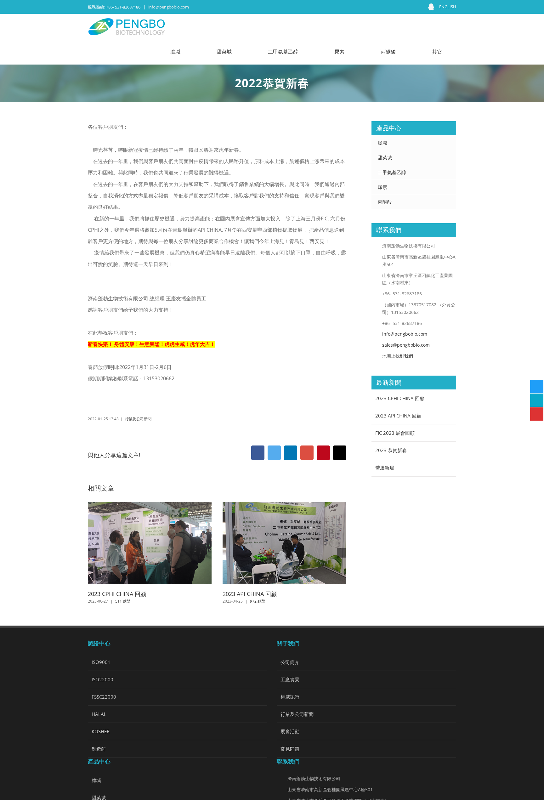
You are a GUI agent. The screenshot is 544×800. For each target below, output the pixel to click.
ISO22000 (102, 679)
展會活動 (289, 731)
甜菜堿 (385, 157)
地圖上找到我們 (397, 356)
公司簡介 (289, 662)
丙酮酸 (385, 202)
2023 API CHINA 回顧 (250, 594)
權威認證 (289, 697)
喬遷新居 (384, 467)
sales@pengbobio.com (406, 345)
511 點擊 (122, 601)
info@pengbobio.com (168, 7)
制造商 (99, 749)
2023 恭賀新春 (391, 450)
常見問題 (289, 749)
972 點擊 (257, 601)
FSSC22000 (104, 697)
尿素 (382, 187)
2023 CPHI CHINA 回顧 (117, 594)
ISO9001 (101, 662)
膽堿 (382, 142)
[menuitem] (179, 52)
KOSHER (101, 731)
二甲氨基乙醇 (392, 172)
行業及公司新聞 (138, 419)
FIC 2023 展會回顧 (395, 433)
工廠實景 (289, 679)
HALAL (99, 714)
